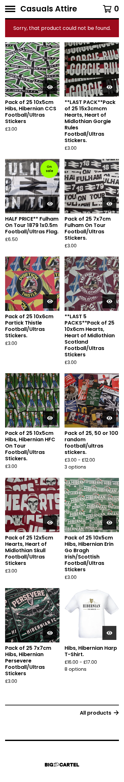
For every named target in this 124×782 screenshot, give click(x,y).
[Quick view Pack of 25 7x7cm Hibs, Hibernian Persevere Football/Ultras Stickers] (50, 633)
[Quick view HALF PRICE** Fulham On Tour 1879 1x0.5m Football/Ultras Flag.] (50, 204)
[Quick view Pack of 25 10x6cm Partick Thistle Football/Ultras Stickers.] (50, 301)
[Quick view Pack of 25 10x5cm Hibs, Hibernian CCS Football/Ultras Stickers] (50, 87)
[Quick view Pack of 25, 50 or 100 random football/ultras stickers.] (109, 418)
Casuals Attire (48, 9)
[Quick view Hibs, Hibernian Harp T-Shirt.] (109, 633)
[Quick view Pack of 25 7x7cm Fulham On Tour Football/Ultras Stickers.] (109, 204)
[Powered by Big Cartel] (62, 764)
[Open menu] (10, 9)
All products (95, 713)
